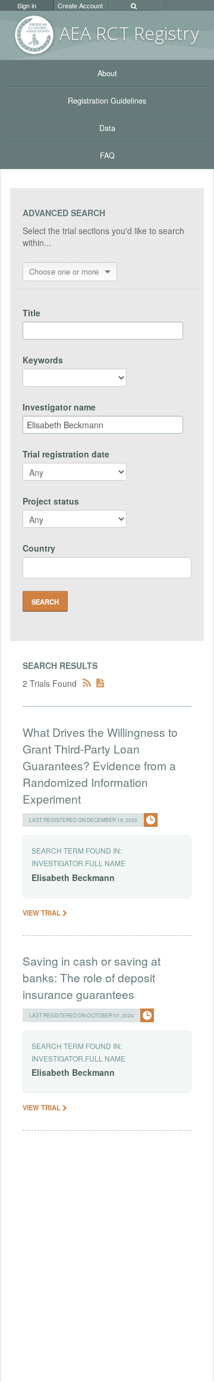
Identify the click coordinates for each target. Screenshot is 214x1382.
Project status (51, 501)
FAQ (107, 155)
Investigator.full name (78, 863)
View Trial (42, 912)
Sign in (26, 5)
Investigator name (59, 407)
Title (31, 313)
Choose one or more (64, 271)
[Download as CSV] (100, 683)
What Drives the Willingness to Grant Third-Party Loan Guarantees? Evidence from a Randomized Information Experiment (100, 765)
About (107, 73)
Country (39, 548)
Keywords (43, 360)
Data (107, 128)
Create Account (80, 5)
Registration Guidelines (107, 100)
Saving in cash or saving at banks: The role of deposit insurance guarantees (91, 977)
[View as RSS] (87, 683)
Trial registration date (66, 454)
